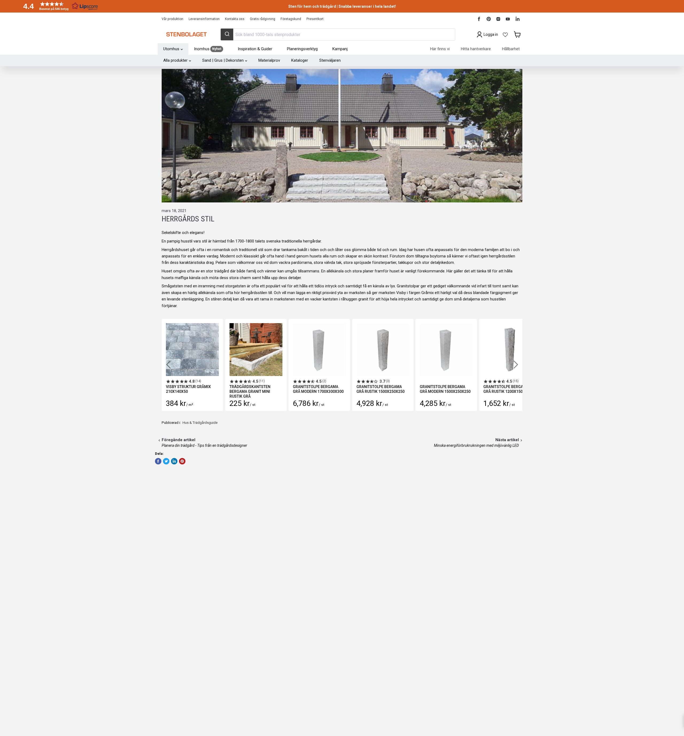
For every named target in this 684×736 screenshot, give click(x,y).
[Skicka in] (227, 34)
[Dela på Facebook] (158, 461)
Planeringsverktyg (302, 48)
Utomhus (171, 48)
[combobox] (337, 34)
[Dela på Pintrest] (182, 461)
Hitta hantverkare (476, 48)
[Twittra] (166, 461)
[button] (59, 6)
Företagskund (291, 19)
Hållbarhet (511, 48)
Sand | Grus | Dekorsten (223, 60)
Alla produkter (175, 60)
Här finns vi (440, 48)
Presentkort (315, 19)
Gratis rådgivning (262, 19)
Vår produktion (172, 19)
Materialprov (269, 60)
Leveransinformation (204, 19)
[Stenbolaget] (186, 34)
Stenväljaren (330, 60)
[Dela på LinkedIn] (174, 461)
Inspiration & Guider (255, 48)
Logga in (491, 34)
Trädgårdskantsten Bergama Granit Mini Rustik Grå (250, 391)
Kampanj (340, 48)
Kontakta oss (234, 19)
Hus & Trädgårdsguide (199, 423)
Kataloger (299, 60)
